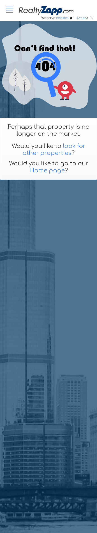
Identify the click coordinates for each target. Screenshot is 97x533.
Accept (82, 18)
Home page (47, 170)
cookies (62, 18)
